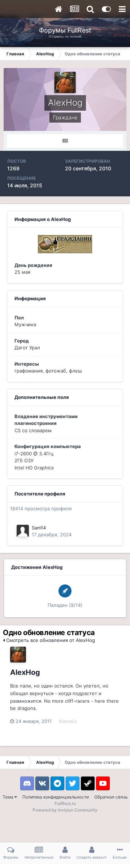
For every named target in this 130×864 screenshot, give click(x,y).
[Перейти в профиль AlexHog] (18, 655)
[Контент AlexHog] (65, 141)
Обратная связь (111, 797)
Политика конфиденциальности (55, 797)
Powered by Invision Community (65, 810)
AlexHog (25, 672)
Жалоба (67, 721)
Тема (8, 797)
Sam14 (39, 528)
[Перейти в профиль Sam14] (23, 531)
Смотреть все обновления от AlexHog (50, 640)
